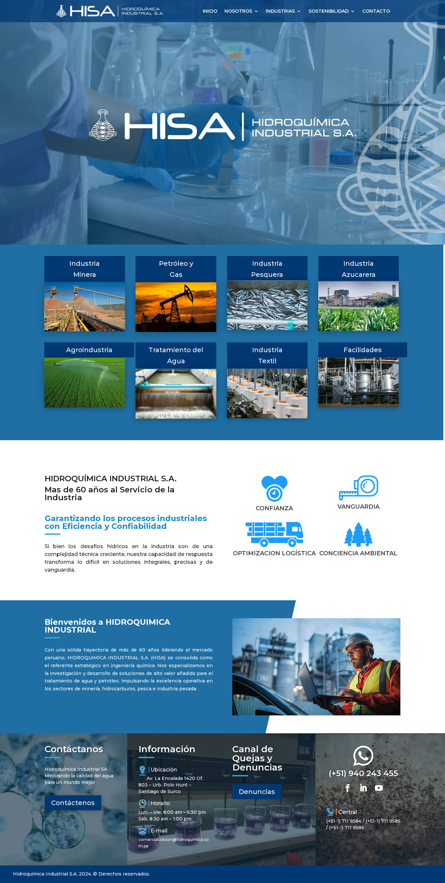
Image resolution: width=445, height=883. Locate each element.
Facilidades (363, 350)
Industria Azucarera (359, 269)
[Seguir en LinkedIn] (363, 788)
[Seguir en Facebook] (347, 788)
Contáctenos (73, 803)
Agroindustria (89, 350)
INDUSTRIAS (280, 11)
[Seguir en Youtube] (379, 788)
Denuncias (257, 792)
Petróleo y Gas (176, 269)
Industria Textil (267, 355)
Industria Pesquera (267, 269)
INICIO (210, 11)
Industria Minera (84, 269)
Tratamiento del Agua (176, 355)
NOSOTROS (238, 11)
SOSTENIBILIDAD (329, 11)
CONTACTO (376, 11)
